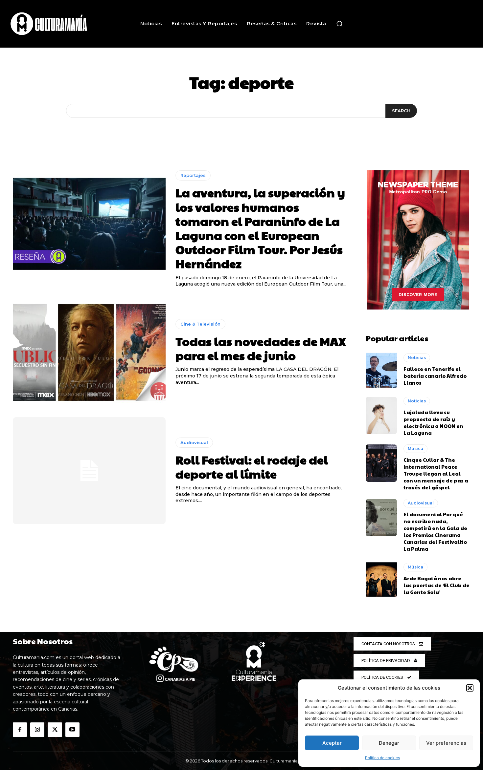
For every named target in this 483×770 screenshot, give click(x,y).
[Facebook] (20, 729)
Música (415, 448)
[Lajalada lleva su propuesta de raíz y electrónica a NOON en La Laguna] (381, 415)
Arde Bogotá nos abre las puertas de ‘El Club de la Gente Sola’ (436, 585)
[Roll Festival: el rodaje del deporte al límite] (89, 470)
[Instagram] (37, 729)
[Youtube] (72, 729)
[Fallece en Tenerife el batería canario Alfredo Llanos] (381, 369)
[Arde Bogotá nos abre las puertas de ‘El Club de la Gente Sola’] (381, 579)
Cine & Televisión (200, 324)
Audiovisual (194, 442)
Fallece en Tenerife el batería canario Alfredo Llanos (435, 375)
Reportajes (193, 175)
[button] (470, 688)
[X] (55, 729)
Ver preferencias (446, 743)
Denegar (389, 743)
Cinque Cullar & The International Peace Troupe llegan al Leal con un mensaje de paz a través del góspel (435, 473)
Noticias (417, 357)
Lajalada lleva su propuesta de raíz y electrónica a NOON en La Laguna (433, 422)
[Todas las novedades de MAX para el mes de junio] (89, 352)
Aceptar (332, 743)
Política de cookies (382, 757)
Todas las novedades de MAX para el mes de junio (260, 348)
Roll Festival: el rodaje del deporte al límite (251, 466)
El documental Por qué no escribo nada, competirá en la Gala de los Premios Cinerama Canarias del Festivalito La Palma (435, 531)
